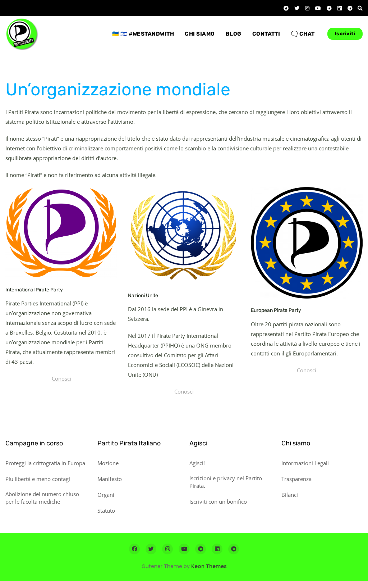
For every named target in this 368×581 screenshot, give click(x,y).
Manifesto (109, 478)
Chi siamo (200, 34)
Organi (105, 494)
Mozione (108, 463)
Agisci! (197, 463)
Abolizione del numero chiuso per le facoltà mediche (42, 497)
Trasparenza (296, 478)
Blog (234, 34)
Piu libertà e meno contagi (37, 478)
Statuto (106, 510)
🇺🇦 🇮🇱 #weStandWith (143, 34)
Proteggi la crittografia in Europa (45, 463)
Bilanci (289, 494)
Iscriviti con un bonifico (218, 501)
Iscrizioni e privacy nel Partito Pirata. (225, 482)
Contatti (266, 34)
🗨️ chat (303, 34)
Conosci (61, 378)
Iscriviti (345, 34)
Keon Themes (209, 566)
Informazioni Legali (305, 463)
